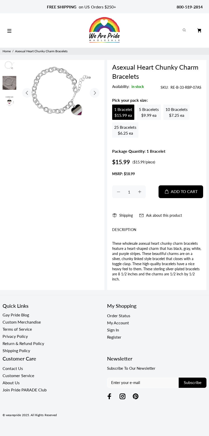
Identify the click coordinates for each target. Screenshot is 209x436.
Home (7, 51)
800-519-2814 (190, 6)
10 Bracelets (176, 112)
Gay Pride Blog (16, 314)
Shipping (126, 215)
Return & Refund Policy (23, 343)
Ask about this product (164, 215)
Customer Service (18, 375)
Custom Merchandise (22, 321)
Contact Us (13, 368)
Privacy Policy (15, 336)
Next (94, 93)
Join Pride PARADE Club (25, 389)
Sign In (113, 329)
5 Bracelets (149, 112)
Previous (27, 93)
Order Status (118, 315)
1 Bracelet (123, 112)
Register (114, 337)
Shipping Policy (16, 350)
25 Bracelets (125, 130)
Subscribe (192, 382)
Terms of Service (17, 329)
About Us (11, 382)
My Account (118, 322)
